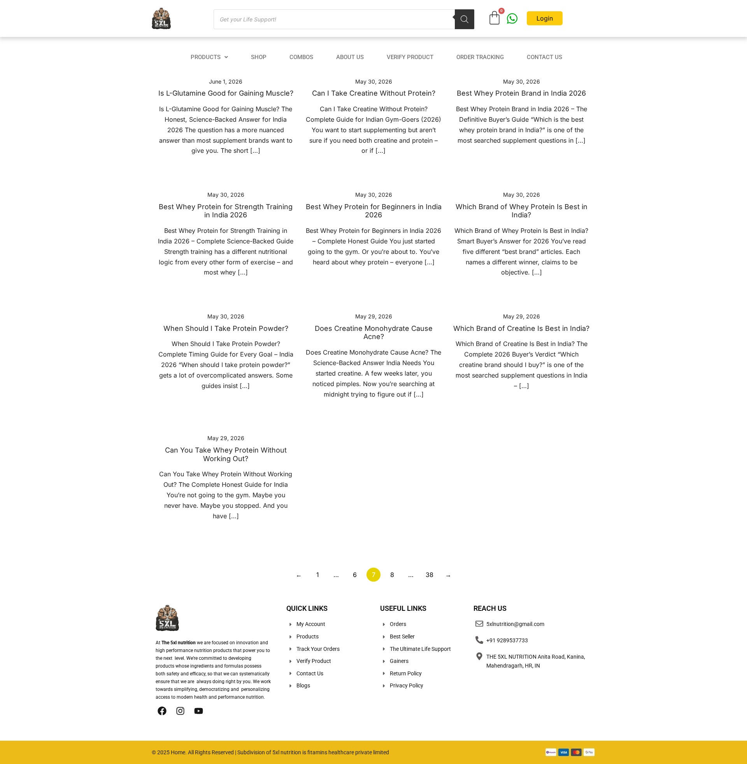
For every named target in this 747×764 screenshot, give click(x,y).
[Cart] (494, 17)
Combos (301, 57)
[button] (209, 57)
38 (429, 575)
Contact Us (544, 57)
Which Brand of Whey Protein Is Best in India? (521, 211)
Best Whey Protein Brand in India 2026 (521, 93)
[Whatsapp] (512, 18)
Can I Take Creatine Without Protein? (373, 93)
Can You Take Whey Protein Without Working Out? (226, 454)
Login (545, 18)
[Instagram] (180, 711)
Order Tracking (480, 57)
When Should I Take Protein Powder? (225, 328)
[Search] (464, 19)
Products (206, 57)
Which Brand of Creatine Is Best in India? (521, 328)
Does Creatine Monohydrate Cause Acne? (374, 332)
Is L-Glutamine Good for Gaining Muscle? (225, 93)
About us (350, 57)
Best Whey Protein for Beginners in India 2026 (374, 211)
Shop (259, 57)
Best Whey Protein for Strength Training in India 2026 (226, 211)
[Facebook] (162, 711)
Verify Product (410, 57)
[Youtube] (198, 711)
